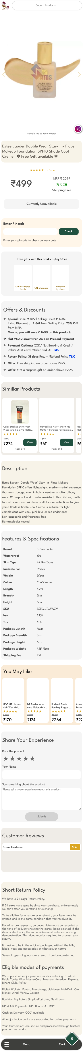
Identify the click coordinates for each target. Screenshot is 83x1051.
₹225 (30, 715)
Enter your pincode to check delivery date (29, 240)
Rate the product (13, 751)
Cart (62, 1044)
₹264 (56, 720)
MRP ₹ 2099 (61, 178)
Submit (41, 816)
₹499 (6, 439)
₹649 (43, 439)
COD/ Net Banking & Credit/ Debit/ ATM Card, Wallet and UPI (40, 348)
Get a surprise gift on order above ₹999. (40, 370)
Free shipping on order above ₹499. (37, 363)
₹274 (8, 444)
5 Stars (51, 170)
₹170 (7, 720)
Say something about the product (23, 784)
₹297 (55, 715)
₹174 (31, 720)
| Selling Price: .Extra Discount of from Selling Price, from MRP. (43, 325)
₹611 (44, 444)
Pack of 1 (20, 449)
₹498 (6, 715)
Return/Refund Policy (41, 356)
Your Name (9, 766)
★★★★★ (10, 434)
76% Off (61, 184)
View (30, 442)
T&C (56, 350)
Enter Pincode (14, 224)
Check (69, 231)
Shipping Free (61, 190)
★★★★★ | (43, 170)
